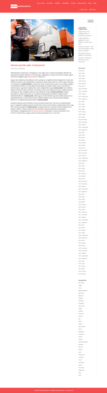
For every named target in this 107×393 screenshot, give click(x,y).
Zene (94, 3)
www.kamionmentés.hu (38, 111)
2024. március (82, 142)
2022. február (82, 207)
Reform (80, 349)
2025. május (81, 106)
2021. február (82, 230)
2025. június (81, 104)
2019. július (81, 261)
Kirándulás (81, 331)
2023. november (82, 153)
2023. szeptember (83, 158)
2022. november (82, 184)
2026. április (81, 78)
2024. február (82, 145)
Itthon (80, 321)
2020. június (81, 240)
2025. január (81, 117)
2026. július (81, 70)
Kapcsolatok (81, 326)
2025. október (82, 94)
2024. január (81, 148)
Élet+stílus (41, 3)
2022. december (82, 181)
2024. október (82, 124)
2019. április (81, 268)
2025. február (82, 114)
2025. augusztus (82, 99)
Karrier (80, 329)
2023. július (81, 163)
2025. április (81, 109)
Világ (89, 3)
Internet (80, 316)
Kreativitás (81, 334)
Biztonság (81, 283)
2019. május (81, 266)
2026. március (82, 81)
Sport (79, 352)
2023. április (81, 171)
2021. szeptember (83, 220)
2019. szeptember (83, 256)
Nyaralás (80, 344)
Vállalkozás (81, 3)
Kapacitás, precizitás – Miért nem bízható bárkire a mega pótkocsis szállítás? (86, 48)
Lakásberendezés (83, 342)
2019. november (82, 250)
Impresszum (69, 390)
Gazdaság (81, 303)
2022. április (81, 202)
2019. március (82, 271)
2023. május (81, 168)
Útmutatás (83, 9)
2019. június (81, 263)
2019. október (82, 253)
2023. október (82, 155)
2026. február (82, 83)
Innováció (81, 313)
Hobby (80, 308)
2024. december (82, 119)
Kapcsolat (92, 9)
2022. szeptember (83, 189)
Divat (79, 288)
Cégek (80, 285)
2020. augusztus (82, 238)
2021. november (82, 214)
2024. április (81, 140)
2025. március (82, 112)
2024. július (81, 132)
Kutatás (80, 339)
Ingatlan (80, 311)
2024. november (82, 122)
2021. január (81, 232)
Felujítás (80, 298)
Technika (80, 357)
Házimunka (81, 306)
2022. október (82, 186)
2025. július (81, 101)
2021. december (82, 212)
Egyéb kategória (82, 290)
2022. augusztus (82, 191)
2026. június (81, 73)
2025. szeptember (83, 96)
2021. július (81, 225)
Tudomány (65, 3)
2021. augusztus (82, 222)
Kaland (80, 324)
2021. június (81, 227)
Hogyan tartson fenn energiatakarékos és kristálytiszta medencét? (84, 33)
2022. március (82, 204)
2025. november (82, 91)
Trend (80, 360)
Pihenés (57, 3)
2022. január (81, 209)
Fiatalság (80, 301)
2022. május (81, 199)
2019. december (82, 248)
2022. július (81, 194)
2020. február (82, 243)
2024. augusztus (82, 130)
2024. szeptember (83, 127)
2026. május (81, 76)
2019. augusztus (82, 258)
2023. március (82, 173)
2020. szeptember (83, 235)
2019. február (82, 274)
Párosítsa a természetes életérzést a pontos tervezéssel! (85, 60)
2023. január (81, 178)
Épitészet (50, 3)
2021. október (82, 217)
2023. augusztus (82, 161)
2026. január (81, 86)
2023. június (81, 166)
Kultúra (80, 337)
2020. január (81, 245)
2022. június (81, 197)
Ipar (79, 319)
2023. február (82, 176)
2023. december (82, 150)
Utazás (73, 3)
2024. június (81, 135)
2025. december (82, 88)
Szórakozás (81, 355)
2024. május (81, 137)
